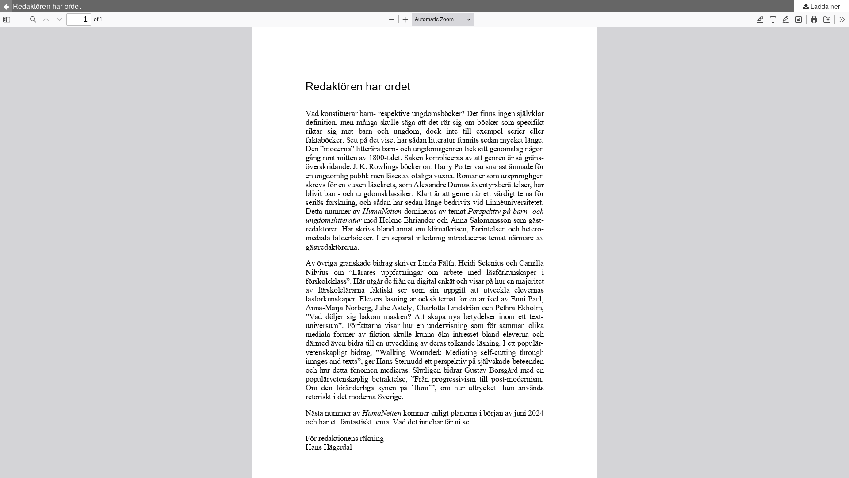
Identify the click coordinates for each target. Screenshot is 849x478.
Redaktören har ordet (47, 6)
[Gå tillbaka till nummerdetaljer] (6, 6)
